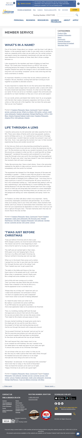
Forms (4, 408)
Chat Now (65, 10)
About (67, 20)
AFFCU (46, 114)
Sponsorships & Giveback (66, 43)
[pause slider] (78, 4)
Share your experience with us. (68, 409)
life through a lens (34, 219)
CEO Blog (16, 221)
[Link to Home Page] (8, 11)
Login (75, 10)
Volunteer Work (63, 45)
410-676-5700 (33, 400)
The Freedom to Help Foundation (7, 403)
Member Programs (56, 21)
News (27, 110)
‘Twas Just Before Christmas (20, 233)
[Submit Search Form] (77, 15)
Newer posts (50, 386)
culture (44, 112)
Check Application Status (7, 411)
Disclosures (19, 403)
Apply (75, 20)
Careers (4, 401)
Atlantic (27, 118)
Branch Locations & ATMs (50, 10)
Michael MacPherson (36, 114)
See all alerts (9, 4)
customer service (15, 112)
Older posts (7, 386)
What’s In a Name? (20, 45)
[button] (78, 434)
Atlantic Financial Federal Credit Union (21, 116)
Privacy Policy (19, 405)
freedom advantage (22, 114)
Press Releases (6, 406)
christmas (48, 378)
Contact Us (40, 10)
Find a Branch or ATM (11, 398)
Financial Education (64, 41)
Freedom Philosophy (18, 110)
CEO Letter (38, 112)
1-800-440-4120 (34, 397)
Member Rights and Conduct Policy (21, 409)
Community (34, 110)
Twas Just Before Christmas (28, 380)
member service (27, 376)
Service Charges (20, 407)
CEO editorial (19, 118)
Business (30, 20)
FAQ (59, 10)
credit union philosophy (20, 219)
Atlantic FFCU (9, 118)
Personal (19, 20)
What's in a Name (28, 112)
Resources (43, 20)
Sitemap (18, 412)
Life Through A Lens (21, 128)
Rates (34, 10)
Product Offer (62, 33)
